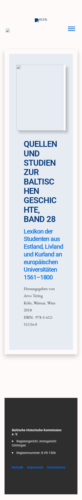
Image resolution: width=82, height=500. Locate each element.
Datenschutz (56, 467)
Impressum (35, 467)
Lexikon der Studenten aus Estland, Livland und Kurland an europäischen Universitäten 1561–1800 (43, 254)
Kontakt (17, 467)
